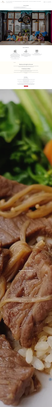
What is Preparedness (10, 1)
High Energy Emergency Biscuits (18, 1)
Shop (13, 1)
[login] (48, 2)
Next (50, 272)
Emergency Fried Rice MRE (25, 1)
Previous (1, 272)
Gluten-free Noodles (38, 1)
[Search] (50, 2)
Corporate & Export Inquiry (9, 2)
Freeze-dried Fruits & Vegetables (32, 1)
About (7, 1)
